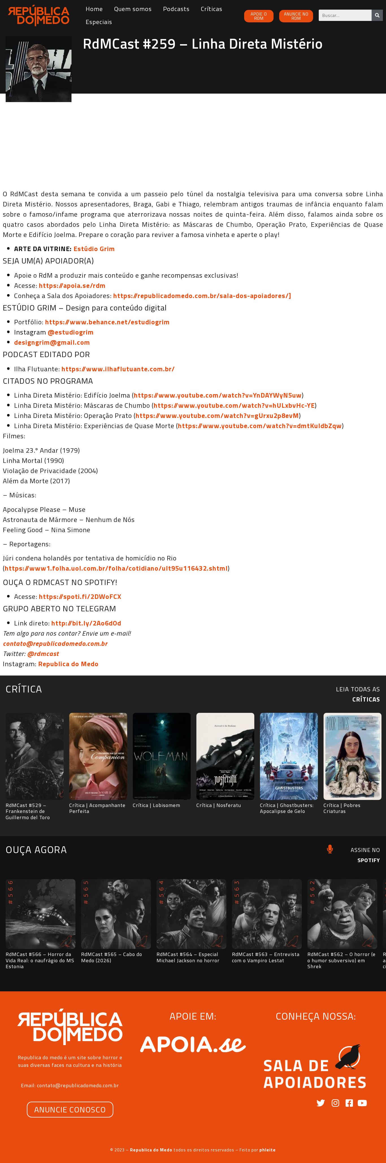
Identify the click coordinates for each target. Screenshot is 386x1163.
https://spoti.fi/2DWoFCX (80, 596)
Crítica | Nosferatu (218, 805)
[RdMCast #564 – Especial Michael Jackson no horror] (191, 914)
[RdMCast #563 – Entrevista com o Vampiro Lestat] (267, 914)
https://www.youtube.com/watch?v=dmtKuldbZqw (260, 425)
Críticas (211, 9)
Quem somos (133, 9)
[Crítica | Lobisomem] (162, 756)
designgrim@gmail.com (52, 342)
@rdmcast (43, 653)
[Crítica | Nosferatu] (225, 756)
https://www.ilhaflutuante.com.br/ (118, 369)
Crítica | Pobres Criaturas (342, 808)
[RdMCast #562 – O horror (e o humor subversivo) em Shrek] (342, 914)
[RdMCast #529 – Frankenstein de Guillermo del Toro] (35, 756)
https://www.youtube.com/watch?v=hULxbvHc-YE (234, 405)
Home (94, 9)
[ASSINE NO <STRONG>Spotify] (330, 849)
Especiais (99, 22)
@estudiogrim (71, 332)
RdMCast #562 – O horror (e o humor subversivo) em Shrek (341, 960)
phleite (267, 1150)
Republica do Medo (68, 664)
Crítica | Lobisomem (156, 805)
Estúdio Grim (94, 248)
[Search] (377, 15)
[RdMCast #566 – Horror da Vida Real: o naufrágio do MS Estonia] (40, 914)
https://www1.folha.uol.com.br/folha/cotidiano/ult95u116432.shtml (116, 568)
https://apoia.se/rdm (72, 285)
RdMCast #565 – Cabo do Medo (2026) (111, 957)
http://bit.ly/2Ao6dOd (86, 623)
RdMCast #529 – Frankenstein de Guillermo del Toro (28, 811)
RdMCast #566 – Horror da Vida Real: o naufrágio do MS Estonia (40, 960)
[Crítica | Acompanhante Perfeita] (98, 756)
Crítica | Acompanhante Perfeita (97, 808)
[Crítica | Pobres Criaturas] (352, 756)
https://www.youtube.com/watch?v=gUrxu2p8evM (217, 415)
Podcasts (176, 9)
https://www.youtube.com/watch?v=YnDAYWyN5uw (218, 395)
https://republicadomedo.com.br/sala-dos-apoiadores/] (202, 295)
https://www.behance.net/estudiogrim (107, 322)
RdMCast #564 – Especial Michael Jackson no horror (188, 957)
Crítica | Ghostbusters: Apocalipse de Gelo (287, 808)
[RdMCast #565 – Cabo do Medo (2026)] (116, 914)
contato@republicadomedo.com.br (55, 643)
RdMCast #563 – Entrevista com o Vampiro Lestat (266, 957)
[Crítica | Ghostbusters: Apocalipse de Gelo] (289, 756)
